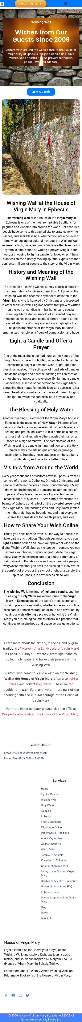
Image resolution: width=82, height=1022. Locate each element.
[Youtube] (13, 995)
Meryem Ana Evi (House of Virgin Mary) (50, 648)
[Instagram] (20, 995)
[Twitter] (27, 995)
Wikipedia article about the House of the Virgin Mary (40, 714)
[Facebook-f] (6, 995)
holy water (44, 684)
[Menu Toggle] (65, 4)
